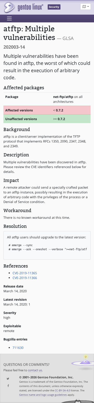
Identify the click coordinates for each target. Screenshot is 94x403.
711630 (18, 347)
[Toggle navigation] (9, 18)
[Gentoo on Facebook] (7, 386)
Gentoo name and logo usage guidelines (43, 394)
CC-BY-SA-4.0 (62, 390)
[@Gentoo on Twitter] (7, 378)
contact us (35, 370)
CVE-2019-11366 (25, 278)
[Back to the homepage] (23, 7)
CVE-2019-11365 (25, 273)
